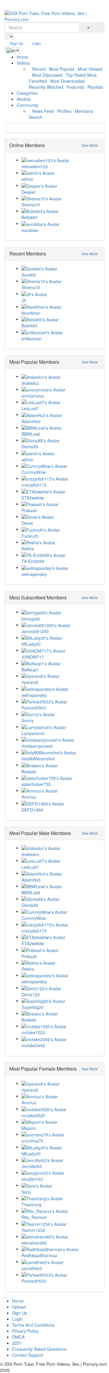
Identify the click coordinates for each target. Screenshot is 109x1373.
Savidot (28, 275)
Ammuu (28, 797)
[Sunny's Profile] (60, 714)
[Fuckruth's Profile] (60, 529)
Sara (26, 1192)
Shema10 (30, 205)
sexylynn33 (32, 1179)
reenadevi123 (34, 166)
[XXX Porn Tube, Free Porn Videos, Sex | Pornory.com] (54, 16)
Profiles (64, 111)
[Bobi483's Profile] (60, 211)
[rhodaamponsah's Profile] (60, 739)
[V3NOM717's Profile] (60, 650)
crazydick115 (34, 485)
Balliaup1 (30, 669)
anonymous (32, 396)
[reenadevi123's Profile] (60, 160)
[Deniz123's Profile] (60, 988)
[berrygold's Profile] (60, 612)
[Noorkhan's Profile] (60, 306)
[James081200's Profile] (60, 625)
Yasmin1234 (33, 1230)
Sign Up (16, 43)
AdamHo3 (31, 421)
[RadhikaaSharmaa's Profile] (60, 1249)
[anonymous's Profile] (60, 389)
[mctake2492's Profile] (60, 1038)
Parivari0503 (33, 708)
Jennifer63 (31, 1166)
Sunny (27, 720)
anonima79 (32, 1141)
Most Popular (61, 69)
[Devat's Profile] (60, 516)
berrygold (30, 619)
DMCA (18, 1337)
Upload (19, 1307)
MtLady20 (31, 644)
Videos (24, 63)
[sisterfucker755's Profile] (60, 778)
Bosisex (28, 771)
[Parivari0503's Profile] (60, 701)
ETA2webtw (32, 498)
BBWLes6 (30, 434)
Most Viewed (90, 69)
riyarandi (29, 682)
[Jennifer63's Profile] (60, 1160)
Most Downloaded (67, 81)
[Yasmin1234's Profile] (60, 1223)
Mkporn (28, 1128)
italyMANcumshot (38, 759)
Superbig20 (32, 1007)
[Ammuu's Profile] (60, 790)
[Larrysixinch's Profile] (60, 726)
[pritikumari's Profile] (60, 332)
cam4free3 (31, 1268)
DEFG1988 (32, 810)
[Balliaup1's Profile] (60, 663)
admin (27, 179)
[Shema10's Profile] (60, 198)
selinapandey (34, 574)
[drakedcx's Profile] (60, 376)
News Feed (43, 111)
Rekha (27, 549)
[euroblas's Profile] (60, 223)
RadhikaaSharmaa (39, 1255)
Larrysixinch (33, 733)
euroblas (29, 230)
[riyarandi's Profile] (60, 676)
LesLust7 (30, 408)
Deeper (28, 192)
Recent (39, 69)
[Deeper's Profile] (60, 185)
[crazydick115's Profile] (60, 478)
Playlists (95, 87)
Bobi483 (29, 217)
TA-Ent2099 (32, 561)
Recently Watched (46, 87)
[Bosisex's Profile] (60, 765)
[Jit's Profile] (60, 293)
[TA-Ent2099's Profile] (60, 555)
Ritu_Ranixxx (34, 1217)
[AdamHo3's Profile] (60, 414)
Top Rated (76, 75)
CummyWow (33, 472)
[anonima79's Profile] (60, 1134)
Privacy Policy (25, 1331)
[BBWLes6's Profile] (60, 427)
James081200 (35, 631)
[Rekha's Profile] (60, 542)
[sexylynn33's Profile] (60, 1172)
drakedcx (30, 383)
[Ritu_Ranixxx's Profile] (60, 1211)
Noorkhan (30, 313)
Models (24, 99)
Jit (23, 300)
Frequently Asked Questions (39, 1349)
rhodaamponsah (37, 746)
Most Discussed (47, 75)
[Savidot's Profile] (60, 268)
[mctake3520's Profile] (60, 1109)
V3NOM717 (32, 657)
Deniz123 (30, 994)
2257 (17, 1343)
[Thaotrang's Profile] (60, 1198)
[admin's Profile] (60, 172)
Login (36, 43)
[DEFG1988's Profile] (60, 803)
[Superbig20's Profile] (60, 1000)
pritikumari (31, 339)
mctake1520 (33, 1032)
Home (22, 57)
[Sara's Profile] (60, 1185)
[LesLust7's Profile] (60, 402)
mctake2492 (33, 1045)
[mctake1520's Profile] (60, 1026)
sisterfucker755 (36, 784)
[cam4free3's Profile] (60, 1261)
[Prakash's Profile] (60, 504)
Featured (75, 87)
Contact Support (27, 1355)
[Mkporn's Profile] (60, 1121)
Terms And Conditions (33, 1325)
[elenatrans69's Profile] (60, 1236)
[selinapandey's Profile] (60, 567)
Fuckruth (29, 536)
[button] (9, 36)
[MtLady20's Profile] (60, 637)
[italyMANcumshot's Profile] (60, 752)
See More (90, 145)
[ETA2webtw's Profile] (60, 491)
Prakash (29, 510)
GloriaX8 (29, 447)
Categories (27, 93)
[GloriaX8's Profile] (60, 440)
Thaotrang (31, 1204)
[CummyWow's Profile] (60, 465)
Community (28, 105)
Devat (27, 523)
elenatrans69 (34, 1243)
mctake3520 (33, 1115)
